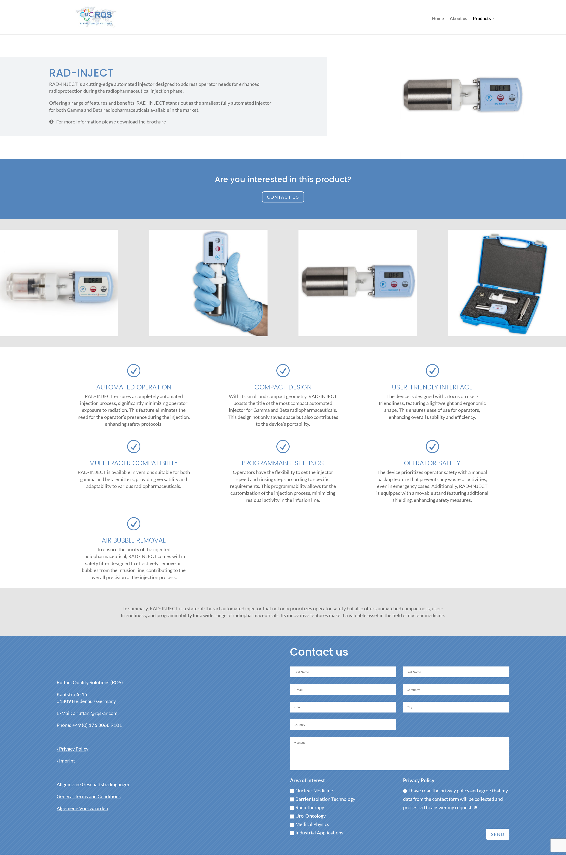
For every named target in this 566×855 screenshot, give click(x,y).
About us (458, 19)
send (498, 834)
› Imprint (66, 761)
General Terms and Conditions (89, 796)
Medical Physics (312, 824)
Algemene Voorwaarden (82, 808)
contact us (283, 197)
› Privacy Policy (72, 749)
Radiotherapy (309, 807)
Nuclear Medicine (314, 790)
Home (438, 19)
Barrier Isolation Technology (325, 799)
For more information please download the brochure (107, 122)
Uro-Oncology (310, 816)
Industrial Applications (319, 833)
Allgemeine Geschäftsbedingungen (93, 784)
